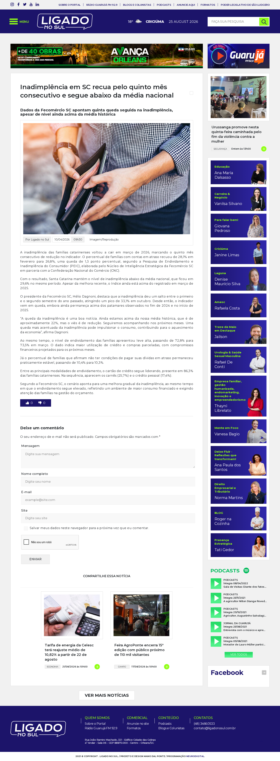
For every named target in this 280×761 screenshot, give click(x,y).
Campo (122, 666)
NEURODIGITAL (195, 756)
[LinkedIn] (37, 5)
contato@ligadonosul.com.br (215, 728)
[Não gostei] (40, 403)
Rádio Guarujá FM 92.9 (102, 4)
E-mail (26, 492)
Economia (52, 666)
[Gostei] (28, 403)
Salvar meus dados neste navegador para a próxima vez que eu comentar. (89, 528)
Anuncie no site (138, 723)
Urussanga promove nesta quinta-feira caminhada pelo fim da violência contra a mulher (236, 134)
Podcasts (164, 4)
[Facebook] (18, 5)
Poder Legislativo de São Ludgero (245, 4)
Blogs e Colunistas (137, 4)
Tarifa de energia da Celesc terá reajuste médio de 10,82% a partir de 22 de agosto (69, 652)
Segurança (220, 149)
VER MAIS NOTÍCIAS (107, 695)
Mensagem (30, 446)
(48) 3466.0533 (204, 723)
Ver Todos (238, 654)
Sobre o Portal (69, 4)
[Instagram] (12, 5)
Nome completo (34, 474)
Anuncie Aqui (186, 4)
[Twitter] (24, 5)
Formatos (208, 4)
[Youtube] (31, 5)
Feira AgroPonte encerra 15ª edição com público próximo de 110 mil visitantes (139, 650)
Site (24, 510)
